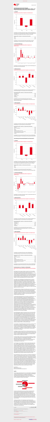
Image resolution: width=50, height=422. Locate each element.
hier (22, 410)
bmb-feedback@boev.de (16, 414)
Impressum (15, 419)
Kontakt (20, 419)
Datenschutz (18, 419)
